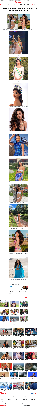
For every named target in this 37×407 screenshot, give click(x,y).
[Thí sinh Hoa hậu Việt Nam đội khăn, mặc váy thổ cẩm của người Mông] (24, 318)
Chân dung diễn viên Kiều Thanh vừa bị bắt (18, 360)
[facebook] (35, 0)
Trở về (1, 22)
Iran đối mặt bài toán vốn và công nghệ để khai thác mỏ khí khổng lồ (18, 371)
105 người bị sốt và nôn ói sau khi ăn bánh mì (18, 390)
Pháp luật (17, 4)
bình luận (34, 6)
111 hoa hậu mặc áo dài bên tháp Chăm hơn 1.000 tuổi (4, 314)
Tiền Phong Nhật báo (15, 0)
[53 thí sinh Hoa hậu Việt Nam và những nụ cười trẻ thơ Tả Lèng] (14, 311)
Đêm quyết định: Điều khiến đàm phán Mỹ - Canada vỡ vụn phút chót (5, 371)
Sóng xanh (6, 4)
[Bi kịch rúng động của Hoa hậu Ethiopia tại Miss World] (4, 318)
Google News (36, 6)
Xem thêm (36, 4)
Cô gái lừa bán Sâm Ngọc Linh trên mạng (30, 348)
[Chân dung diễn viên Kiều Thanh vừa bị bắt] (18, 355)
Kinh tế (4, 4)
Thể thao (19, 4)
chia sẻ (31, 6)
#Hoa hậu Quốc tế (11, 283)
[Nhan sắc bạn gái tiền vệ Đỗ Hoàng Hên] (6, 355)
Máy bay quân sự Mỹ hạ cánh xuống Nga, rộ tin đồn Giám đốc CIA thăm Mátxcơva (14, 379)
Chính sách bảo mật (32, 399)
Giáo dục (28, 4)
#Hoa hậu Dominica (21, 283)
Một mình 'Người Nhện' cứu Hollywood (29, 360)
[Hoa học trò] (36, 393)
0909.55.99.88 (9, 400)
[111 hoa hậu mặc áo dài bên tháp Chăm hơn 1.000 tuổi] (4, 311)
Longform (18, 395)
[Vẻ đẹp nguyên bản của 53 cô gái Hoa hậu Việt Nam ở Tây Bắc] (14, 304)
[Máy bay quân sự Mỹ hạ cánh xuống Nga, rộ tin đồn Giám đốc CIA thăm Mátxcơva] (14, 374)
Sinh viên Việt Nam (20, 0)
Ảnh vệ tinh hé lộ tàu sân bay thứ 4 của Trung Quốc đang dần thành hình (31, 371)
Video (34, 4)
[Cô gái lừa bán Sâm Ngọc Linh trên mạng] (31, 343)
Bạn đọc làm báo (4, 405)
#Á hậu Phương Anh (12, 284)
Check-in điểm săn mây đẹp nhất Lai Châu (14, 321)
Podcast (14, 395)
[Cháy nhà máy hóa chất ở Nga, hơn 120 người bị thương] (23, 374)
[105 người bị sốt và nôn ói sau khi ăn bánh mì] (18, 385)
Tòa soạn (27, 0)
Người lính (21, 4)
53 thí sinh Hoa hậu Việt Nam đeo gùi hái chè (4, 307)
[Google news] (28, 401)
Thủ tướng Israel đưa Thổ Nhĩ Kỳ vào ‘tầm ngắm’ (4, 378)
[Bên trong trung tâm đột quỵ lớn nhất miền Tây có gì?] (6, 385)
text (32, 6)
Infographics (22, 395)
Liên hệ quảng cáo (10, 399)
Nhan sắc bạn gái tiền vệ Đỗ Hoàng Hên (6, 360)
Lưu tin (1, 19)
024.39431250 (2, 401)
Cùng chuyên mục (3, 300)
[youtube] (36, 0)
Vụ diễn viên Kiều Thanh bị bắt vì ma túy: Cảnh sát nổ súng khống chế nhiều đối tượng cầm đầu (18, 348)
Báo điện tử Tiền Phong (18, 2)
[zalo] (27, 401)
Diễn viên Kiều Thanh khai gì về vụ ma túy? (6, 348)
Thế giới (12, 4)
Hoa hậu (32, 4)
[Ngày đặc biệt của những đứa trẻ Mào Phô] (24, 304)
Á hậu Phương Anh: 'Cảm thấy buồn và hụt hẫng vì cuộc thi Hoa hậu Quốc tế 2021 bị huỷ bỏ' (18, 290)
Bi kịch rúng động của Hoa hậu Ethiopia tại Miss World (3, 321)
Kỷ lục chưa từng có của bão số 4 (5, 335)
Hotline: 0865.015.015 (11, 0)
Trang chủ (0, 4)
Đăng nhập (10, 294)
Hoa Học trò (23, 0)
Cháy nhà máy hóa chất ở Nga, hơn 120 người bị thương (23, 378)
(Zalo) (11, 400)
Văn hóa (24, 4)
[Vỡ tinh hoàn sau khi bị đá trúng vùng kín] (31, 385)
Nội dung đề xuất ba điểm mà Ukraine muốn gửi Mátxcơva (31, 378)
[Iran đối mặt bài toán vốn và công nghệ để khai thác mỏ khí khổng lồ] (18, 366)
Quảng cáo (29, 0)
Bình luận (1, 20)
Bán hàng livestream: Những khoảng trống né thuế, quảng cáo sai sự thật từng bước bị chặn (30, 336)
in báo (33, 6)
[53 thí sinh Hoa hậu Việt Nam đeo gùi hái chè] (4, 304)
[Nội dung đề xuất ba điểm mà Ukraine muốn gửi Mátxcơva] (32, 374)
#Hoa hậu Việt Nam (17, 284)
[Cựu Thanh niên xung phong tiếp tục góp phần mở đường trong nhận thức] (18, 331)
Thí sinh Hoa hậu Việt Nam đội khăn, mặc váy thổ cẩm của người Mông (23, 322)
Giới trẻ (14, 4)
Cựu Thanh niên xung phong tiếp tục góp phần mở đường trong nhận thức (18, 336)
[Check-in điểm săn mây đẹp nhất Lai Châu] (14, 318)
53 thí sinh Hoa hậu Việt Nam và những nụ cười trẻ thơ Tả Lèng (14, 314)
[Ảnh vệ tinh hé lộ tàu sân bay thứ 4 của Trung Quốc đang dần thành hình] (31, 366)
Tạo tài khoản (14, 294)
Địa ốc (8, 4)
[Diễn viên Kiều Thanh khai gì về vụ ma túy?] (6, 343)
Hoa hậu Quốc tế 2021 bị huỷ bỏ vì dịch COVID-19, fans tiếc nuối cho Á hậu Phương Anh (18, 292)
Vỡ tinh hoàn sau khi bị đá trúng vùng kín (30, 390)
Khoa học (30, 4)
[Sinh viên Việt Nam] (32, 393)
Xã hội (2, 4)
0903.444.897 (16, 400)
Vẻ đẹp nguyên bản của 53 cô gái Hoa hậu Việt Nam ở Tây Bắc (14, 307)
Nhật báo (6, 395)
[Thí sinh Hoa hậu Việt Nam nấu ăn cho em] (24, 311)
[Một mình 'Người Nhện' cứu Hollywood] (31, 355)
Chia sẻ (1, 17)
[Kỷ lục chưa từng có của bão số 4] (6, 331)
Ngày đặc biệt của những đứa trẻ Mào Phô (24, 307)
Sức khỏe (10, 4)
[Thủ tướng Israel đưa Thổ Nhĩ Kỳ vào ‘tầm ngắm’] (4, 374)
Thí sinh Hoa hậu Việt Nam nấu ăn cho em (24, 314)
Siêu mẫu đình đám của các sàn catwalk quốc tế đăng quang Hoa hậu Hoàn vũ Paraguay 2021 (16, 287)
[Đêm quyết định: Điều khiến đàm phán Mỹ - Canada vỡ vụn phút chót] (6, 366)
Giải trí (26, 4)
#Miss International (16, 283)
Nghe (1, 16)
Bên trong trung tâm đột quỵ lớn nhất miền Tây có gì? (5, 390)
